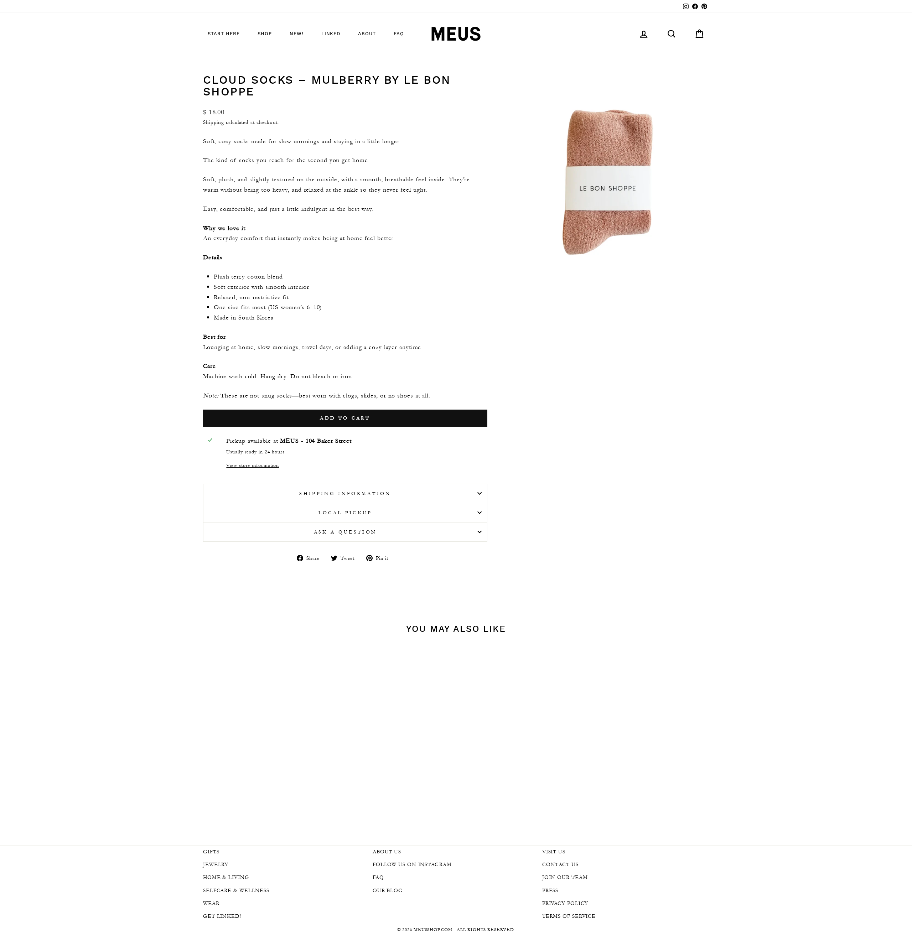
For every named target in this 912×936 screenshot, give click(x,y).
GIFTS (211, 851)
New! (297, 34)
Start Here (224, 34)
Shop (265, 34)
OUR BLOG (388, 890)
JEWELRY (215, 864)
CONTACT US (560, 864)
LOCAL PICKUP (345, 512)
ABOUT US (387, 851)
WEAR (211, 903)
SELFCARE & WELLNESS (236, 890)
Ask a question (345, 532)
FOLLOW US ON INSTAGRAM (412, 864)
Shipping (213, 122)
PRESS (550, 890)
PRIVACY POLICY (565, 903)
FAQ (399, 34)
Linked (331, 34)
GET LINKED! (222, 916)
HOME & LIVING (226, 877)
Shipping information (345, 493)
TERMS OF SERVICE (569, 916)
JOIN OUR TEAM (565, 877)
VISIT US (553, 851)
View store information (252, 465)
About (367, 34)
